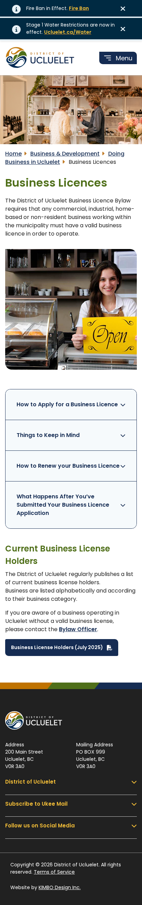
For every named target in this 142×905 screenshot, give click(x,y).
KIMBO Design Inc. (60, 887)
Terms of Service (54, 871)
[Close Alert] (125, 8)
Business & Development (65, 154)
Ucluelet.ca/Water (67, 32)
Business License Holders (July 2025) (57, 647)
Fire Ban (79, 8)
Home (13, 154)
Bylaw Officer (78, 629)
